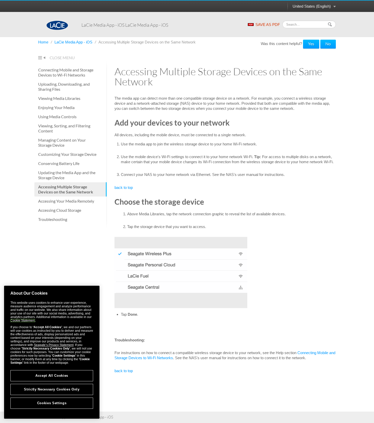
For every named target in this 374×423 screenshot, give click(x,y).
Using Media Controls (57, 116)
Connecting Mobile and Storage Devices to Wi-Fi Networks (65, 72)
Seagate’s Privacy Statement (54, 345)
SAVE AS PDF (267, 24)
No (328, 43)
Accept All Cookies (51, 375)
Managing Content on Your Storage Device (62, 142)
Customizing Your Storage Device (67, 154)
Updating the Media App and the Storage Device (66, 175)
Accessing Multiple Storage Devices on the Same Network (65, 189)
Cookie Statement (22, 320)
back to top (123, 187)
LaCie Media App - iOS (73, 42)
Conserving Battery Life (58, 163)
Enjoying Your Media (56, 107)
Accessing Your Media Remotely (66, 201)
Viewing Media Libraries (59, 98)
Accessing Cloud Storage (59, 210)
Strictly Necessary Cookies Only (51, 389)
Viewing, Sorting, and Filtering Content (64, 128)
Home (43, 42)
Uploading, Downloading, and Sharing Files (64, 87)
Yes (311, 43)
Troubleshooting (52, 219)
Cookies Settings (52, 403)
